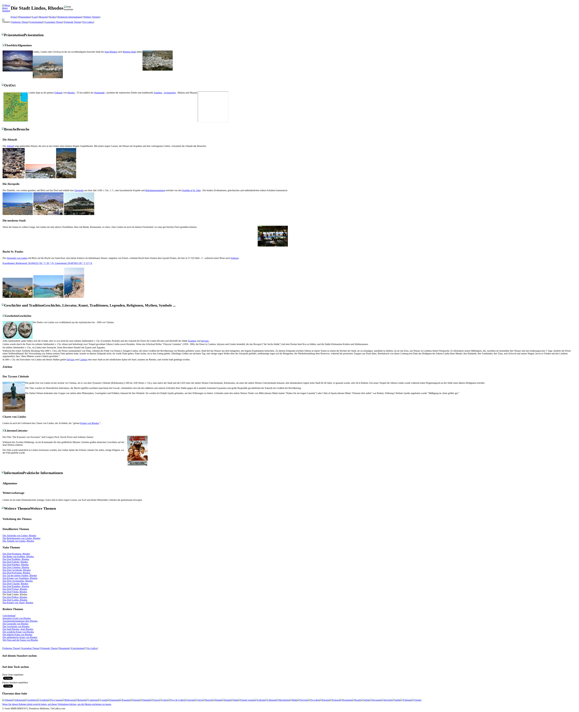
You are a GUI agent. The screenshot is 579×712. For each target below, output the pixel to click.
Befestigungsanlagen (155, 190)
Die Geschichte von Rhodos (16, 626)
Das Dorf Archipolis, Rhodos (17, 570)
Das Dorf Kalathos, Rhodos (16, 586)
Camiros (83, 359)
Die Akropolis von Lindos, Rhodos (19, 535)
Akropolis (79, 190)
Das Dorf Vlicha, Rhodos (15, 591)
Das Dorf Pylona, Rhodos (15, 589)
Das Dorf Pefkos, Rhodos (15, 597)
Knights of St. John (191, 190)
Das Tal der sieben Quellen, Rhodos (20, 575)
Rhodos (71, 92)
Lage (34, 17)
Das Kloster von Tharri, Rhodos (18, 602)
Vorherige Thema (19, 22)
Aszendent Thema (53, 22)
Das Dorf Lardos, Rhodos (15, 600)
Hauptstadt (99, 92)
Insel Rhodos (111, 52)
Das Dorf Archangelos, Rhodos (18, 581)
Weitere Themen (92, 17)
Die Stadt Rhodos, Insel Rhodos (18, 629)
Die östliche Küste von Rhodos (17, 634)
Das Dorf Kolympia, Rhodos (16, 572)
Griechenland (36, 22)
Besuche (43, 17)
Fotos (14, 17)
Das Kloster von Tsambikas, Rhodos (20, 578)
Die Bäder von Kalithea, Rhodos (18, 556)
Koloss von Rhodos (89, 423)
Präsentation (24, 17)
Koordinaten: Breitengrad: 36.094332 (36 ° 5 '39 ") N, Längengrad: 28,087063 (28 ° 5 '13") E (47, 263)
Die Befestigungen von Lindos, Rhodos (21, 538)
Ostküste (58, 92)
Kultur (53, 17)
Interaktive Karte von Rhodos (17, 618)
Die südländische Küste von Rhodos (20, 637)
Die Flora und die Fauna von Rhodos (20, 640)
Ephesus (235, 258)
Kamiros (192, 341)
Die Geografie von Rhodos (15, 623)
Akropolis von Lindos (16, 258)
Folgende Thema (72, 22)
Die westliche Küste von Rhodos (18, 632)
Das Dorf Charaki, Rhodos (15, 583)
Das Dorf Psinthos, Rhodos (16, 564)
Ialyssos (205, 341)
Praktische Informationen (70, 17)
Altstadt (10, 146)
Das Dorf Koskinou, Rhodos (16, 553)
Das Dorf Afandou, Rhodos (16, 567)
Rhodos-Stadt (129, 52)
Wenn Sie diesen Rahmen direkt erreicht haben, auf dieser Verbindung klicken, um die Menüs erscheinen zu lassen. (57, 704)
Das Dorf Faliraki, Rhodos (15, 562)
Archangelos (170, 92)
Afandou (158, 92)
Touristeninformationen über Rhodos (20, 621)
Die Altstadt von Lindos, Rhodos (18, 541)
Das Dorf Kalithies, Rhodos (16, 559)
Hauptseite (64, 648)
